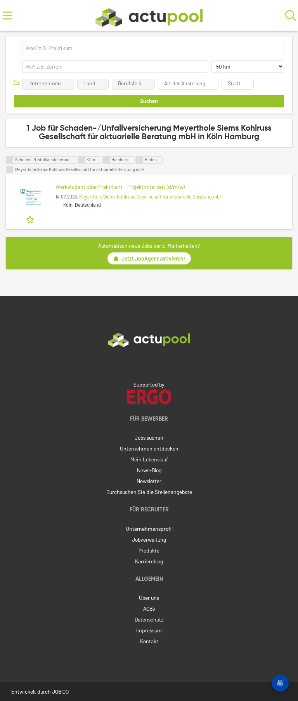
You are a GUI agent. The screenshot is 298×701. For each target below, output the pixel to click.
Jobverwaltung (149, 539)
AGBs (149, 608)
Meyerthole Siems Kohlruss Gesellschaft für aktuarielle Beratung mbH (151, 196)
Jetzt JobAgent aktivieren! (153, 258)
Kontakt (149, 641)
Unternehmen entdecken (149, 448)
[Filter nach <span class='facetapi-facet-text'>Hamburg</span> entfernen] (106, 160)
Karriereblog (149, 561)
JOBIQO (60, 691)
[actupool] (149, 15)
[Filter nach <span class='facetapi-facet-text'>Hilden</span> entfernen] (139, 160)
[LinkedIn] (149, 363)
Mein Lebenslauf (149, 459)
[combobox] (153, 48)
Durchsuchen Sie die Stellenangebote (149, 492)
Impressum (149, 630)
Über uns (149, 597)
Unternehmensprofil (149, 528)
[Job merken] (31, 219)
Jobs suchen (149, 437)
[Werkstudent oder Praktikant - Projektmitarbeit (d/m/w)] (30, 197)
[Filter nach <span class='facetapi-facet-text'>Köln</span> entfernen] (81, 160)
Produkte (149, 550)
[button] (18, 83)
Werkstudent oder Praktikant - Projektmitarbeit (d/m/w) (120, 186)
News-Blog (149, 470)
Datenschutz (149, 619)
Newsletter (149, 481)
